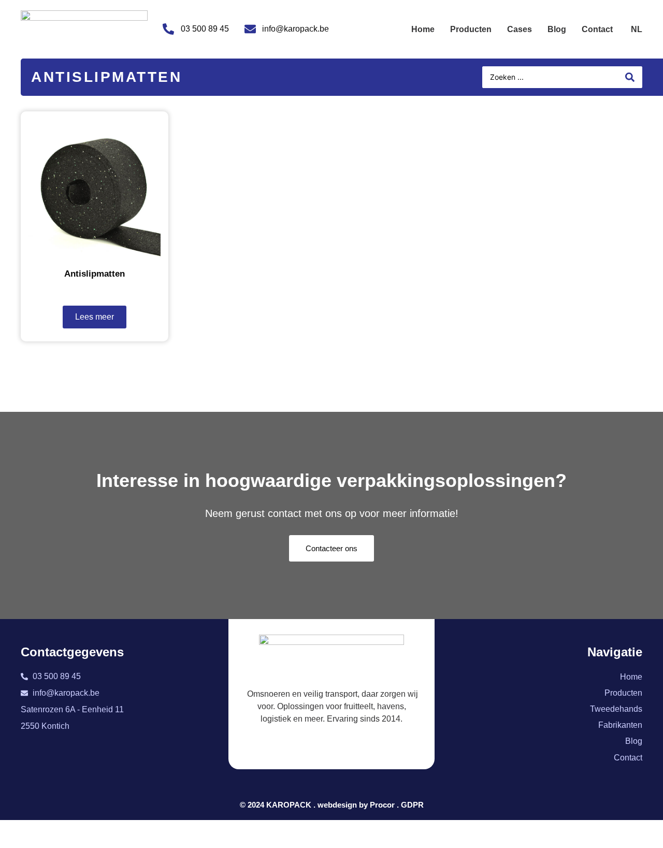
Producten (471, 29)
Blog (556, 29)
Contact (597, 29)
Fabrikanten (620, 725)
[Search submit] (629, 77)
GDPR (412, 804)
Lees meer (94, 316)
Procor (382, 804)
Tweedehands (616, 709)
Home (423, 29)
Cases (519, 29)
